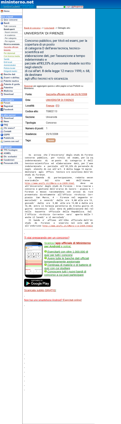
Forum (6, 103)
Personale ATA (10, 163)
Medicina (8, 91)
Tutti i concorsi (10, 26)
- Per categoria (10, 38)
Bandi (6, 23)
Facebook (8, 109)
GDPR (6, 135)
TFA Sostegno (10, 150)
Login (68, 7)
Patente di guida (11, 84)
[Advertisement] (108, 56)
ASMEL (7, 153)
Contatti (7, 131)
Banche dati (9, 74)
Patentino (8, 87)
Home (6, 11)
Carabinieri (8, 160)
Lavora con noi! (11, 141)
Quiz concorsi (10, 20)
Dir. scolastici (10, 156)
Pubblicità (8, 138)
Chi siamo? (9, 128)
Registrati (8, 106)
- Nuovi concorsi (11, 32)
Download (8, 94)
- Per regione (9, 41)
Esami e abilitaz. (11, 77)
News (6, 121)
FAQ (5, 125)
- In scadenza (9, 35)
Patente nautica (11, 81)
